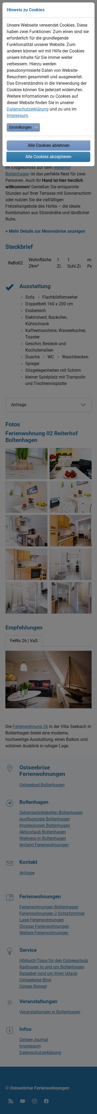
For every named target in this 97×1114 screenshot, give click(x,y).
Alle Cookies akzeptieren (48, 156)
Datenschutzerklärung (27, 109)
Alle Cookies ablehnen (49, 145)
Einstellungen (20, 127)
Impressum (17, 115)
